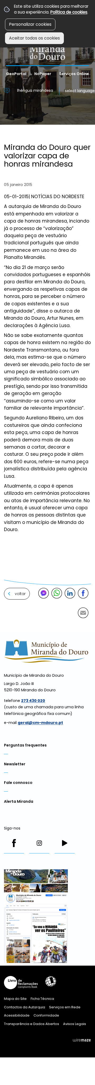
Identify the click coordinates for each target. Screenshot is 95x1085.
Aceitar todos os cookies (34, 38)
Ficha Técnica (42, 998)
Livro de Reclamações (21, 982)
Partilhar (83, 593)
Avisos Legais (74, 1024)
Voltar (20, 593)
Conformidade (46, 1015)
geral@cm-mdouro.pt (40, 722)
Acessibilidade (50, 981)
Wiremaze (82, 1040)
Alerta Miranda (18, 801)
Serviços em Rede (64, 1007)
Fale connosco (18, 782)
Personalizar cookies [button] (30, 24)
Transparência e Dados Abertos (31, 1024)
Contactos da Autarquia (24, 1007)
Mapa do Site (15, 998)
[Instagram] (39, 843)
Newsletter (14, 764)
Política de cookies (68, 12)
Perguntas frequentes (25, 745)
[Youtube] (64, 843)
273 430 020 (33, 700)
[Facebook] (14, 843)
